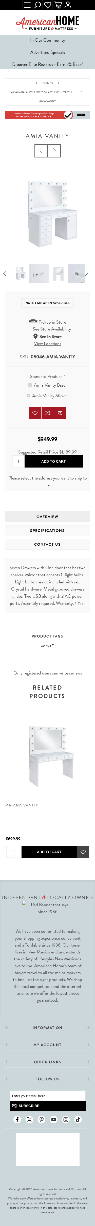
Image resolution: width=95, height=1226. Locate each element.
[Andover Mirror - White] (54, 150)
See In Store (51, 336)
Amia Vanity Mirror (49, 395)
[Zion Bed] (41, 150)
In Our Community (47, 39)
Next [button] (88, 273)
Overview (47, 516)
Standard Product (46, 376)
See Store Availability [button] (52, 328)
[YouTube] (54, 1119)
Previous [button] (6, 273)
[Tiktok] (78, 1119)
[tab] (47, 516)
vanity (45, 645)
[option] (19, 273)
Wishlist (48, 5)
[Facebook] (17, 1119)
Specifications (47, 530)
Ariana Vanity (22, 805)
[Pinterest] (41, 1119)
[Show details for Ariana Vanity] (47, 756)
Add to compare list (48, 413)
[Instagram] (66, 1119)
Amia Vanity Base (49, 385)
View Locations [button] (47, 343)
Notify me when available (48, 303)
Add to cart (53, 461)
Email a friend (60, 413)
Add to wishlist (35, 413)
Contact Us (47, 544)
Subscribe (29, 1106)
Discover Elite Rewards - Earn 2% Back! (47, 64)
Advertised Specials (47, 52)
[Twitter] (29, 1119)
